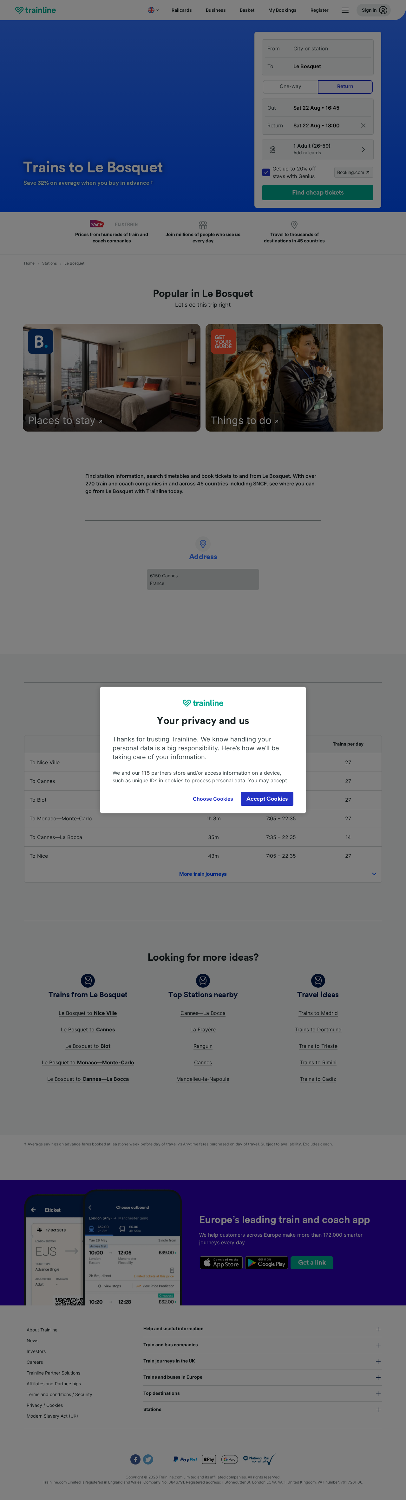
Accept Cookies (267, 799)
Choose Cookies (213, 799)
